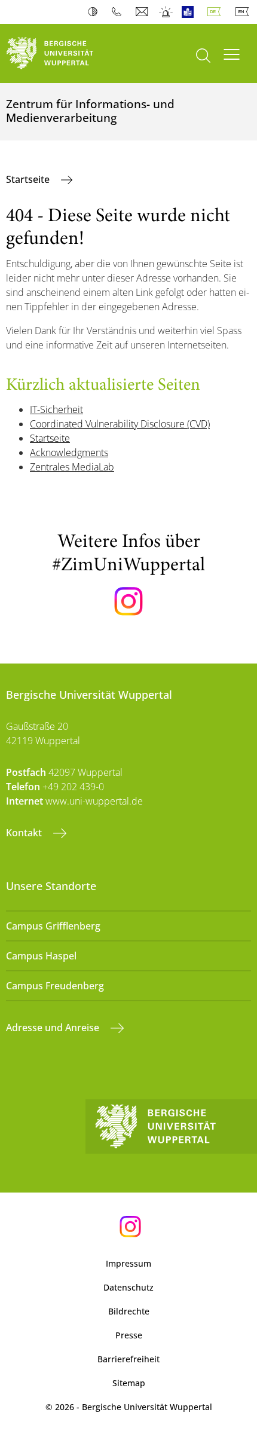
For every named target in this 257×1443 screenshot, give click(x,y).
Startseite (29, 179)
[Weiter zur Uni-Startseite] (64, 53)
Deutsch (216, 12)
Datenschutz (128, 1287)
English (244, 12)
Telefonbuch (119, 12)
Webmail (143, 12)
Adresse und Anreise (54, 1027)
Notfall (166, 12)
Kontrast (95, 12)
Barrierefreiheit (128, 1359)
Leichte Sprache (190, 12)
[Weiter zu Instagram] (128, 601)
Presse (128, 1335)
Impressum (128, 1263)
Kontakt (25, 832)
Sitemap (128, 1383)
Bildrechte (128, 1311)
